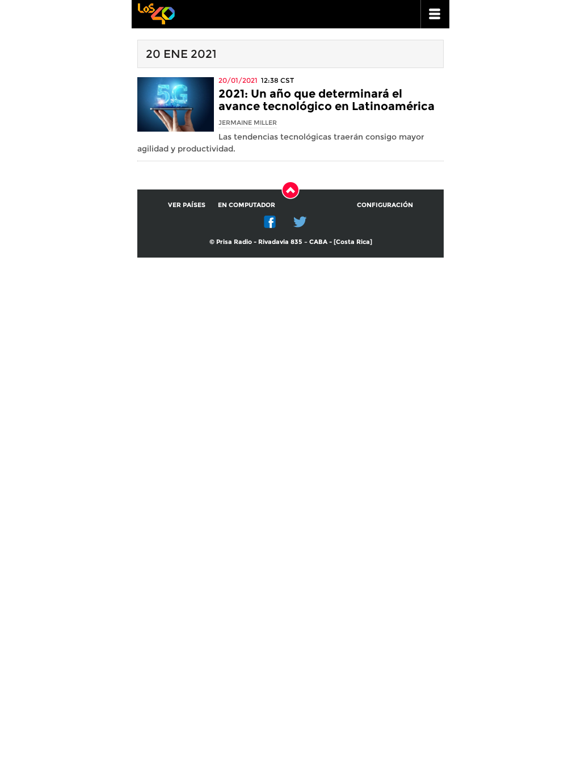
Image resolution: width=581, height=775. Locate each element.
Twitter (300, 221)
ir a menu (435, 14)
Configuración (385, 205)
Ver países (186, 205)
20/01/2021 (238, 80)
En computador (246, 205)
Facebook (270, 221)
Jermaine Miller (247, 123)
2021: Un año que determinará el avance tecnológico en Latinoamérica (326, 99)
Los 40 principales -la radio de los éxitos (156, 13)
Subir (290, 190)
